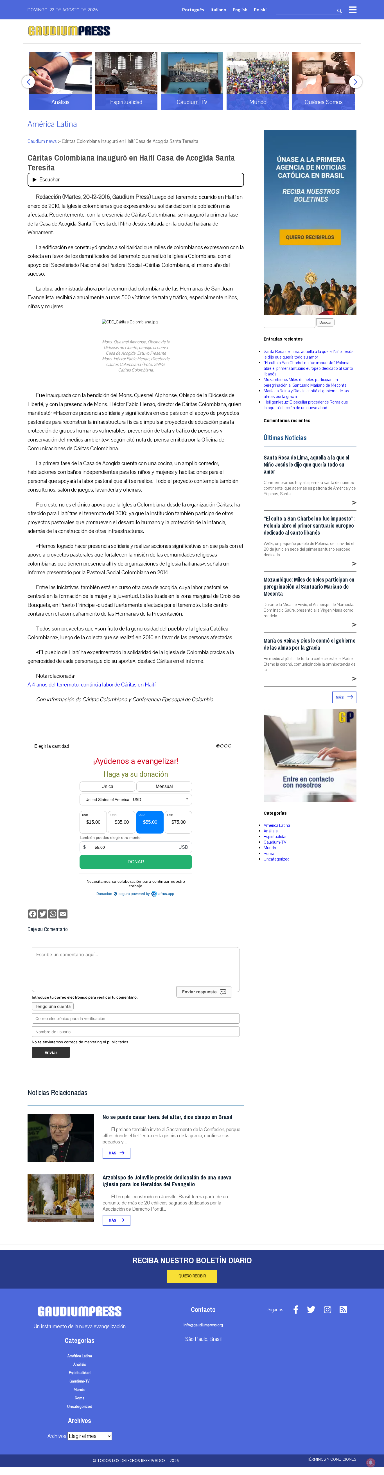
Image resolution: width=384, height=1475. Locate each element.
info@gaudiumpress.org (203, 1325)
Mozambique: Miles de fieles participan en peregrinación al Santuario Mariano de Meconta (305, 382)
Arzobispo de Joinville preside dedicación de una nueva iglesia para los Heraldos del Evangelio (167, 1181)
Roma (269, 853)
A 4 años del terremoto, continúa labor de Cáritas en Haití (91, 684)
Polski (260, 9)
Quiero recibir (192, 1276)
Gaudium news (42, 141)
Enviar (50, 1052)
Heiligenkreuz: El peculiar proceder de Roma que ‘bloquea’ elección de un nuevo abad (306, 405)
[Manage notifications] (370, 1462)
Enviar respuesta (199, 991)
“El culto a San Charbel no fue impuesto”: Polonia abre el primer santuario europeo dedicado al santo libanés (308, 368)
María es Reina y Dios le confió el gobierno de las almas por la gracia (310, 644)
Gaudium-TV (275, 842)
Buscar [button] (325, 322)
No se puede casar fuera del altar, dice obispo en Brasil (167, 1117)
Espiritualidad (276, 836)
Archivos (57, 1436)
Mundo (270, 848)
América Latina (52, 124)
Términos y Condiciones (331, 1459)
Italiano (218, 9)
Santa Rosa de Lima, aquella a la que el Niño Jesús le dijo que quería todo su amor (309, 354)
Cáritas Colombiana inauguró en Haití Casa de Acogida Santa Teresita (131, 162)
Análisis (271, 831)
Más (113, 1153)
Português (193, 9)
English (240, 9)
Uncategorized (277, 859)
